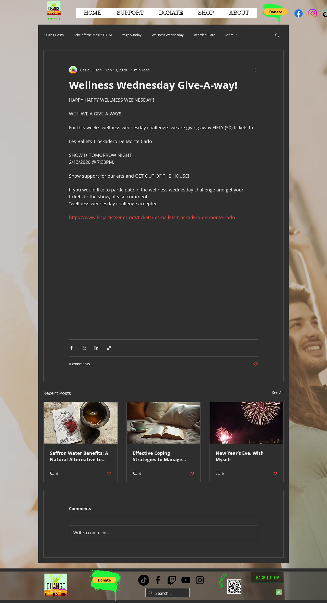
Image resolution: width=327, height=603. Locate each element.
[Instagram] (312, 13)
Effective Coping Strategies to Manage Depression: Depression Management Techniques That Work (162, 456)
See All (278, 392)
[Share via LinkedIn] (96, 348)
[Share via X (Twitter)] (83, 348)
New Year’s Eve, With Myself (240, 456)
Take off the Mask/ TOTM (93, 35)
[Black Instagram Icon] (199, 580)
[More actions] (255, 70)
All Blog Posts (53, 35)
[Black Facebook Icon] (157, 580)
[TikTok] (143, 580)
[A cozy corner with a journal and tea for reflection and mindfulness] (164, 423)
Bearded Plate (204, 35)
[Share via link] (109, 348)
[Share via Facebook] (71, 348)
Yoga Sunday (132, 35)
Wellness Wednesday (168, 35)
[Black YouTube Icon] (185, 580)
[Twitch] (171, 580)
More (229, 35)
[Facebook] (298, 13)
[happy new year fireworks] (246, 423)
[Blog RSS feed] (279, 592)
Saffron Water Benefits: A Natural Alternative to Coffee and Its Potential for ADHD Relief (79, 456)
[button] (130, 14)
